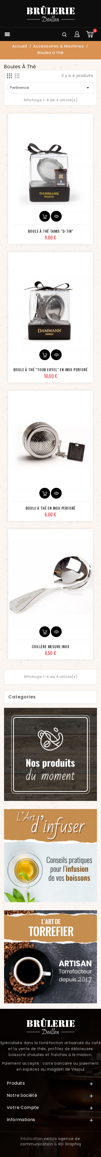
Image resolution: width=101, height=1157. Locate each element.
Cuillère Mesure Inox (50, 646)
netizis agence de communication (50, 1141)
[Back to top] (87, 1138)
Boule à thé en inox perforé (51, 508)
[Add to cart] (44, 216)
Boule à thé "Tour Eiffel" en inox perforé (50, 369)
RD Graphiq (69, 1144)
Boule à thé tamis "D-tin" (50, 231)
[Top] (87, 1148)
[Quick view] (56, 216)
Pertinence (50, 87)
